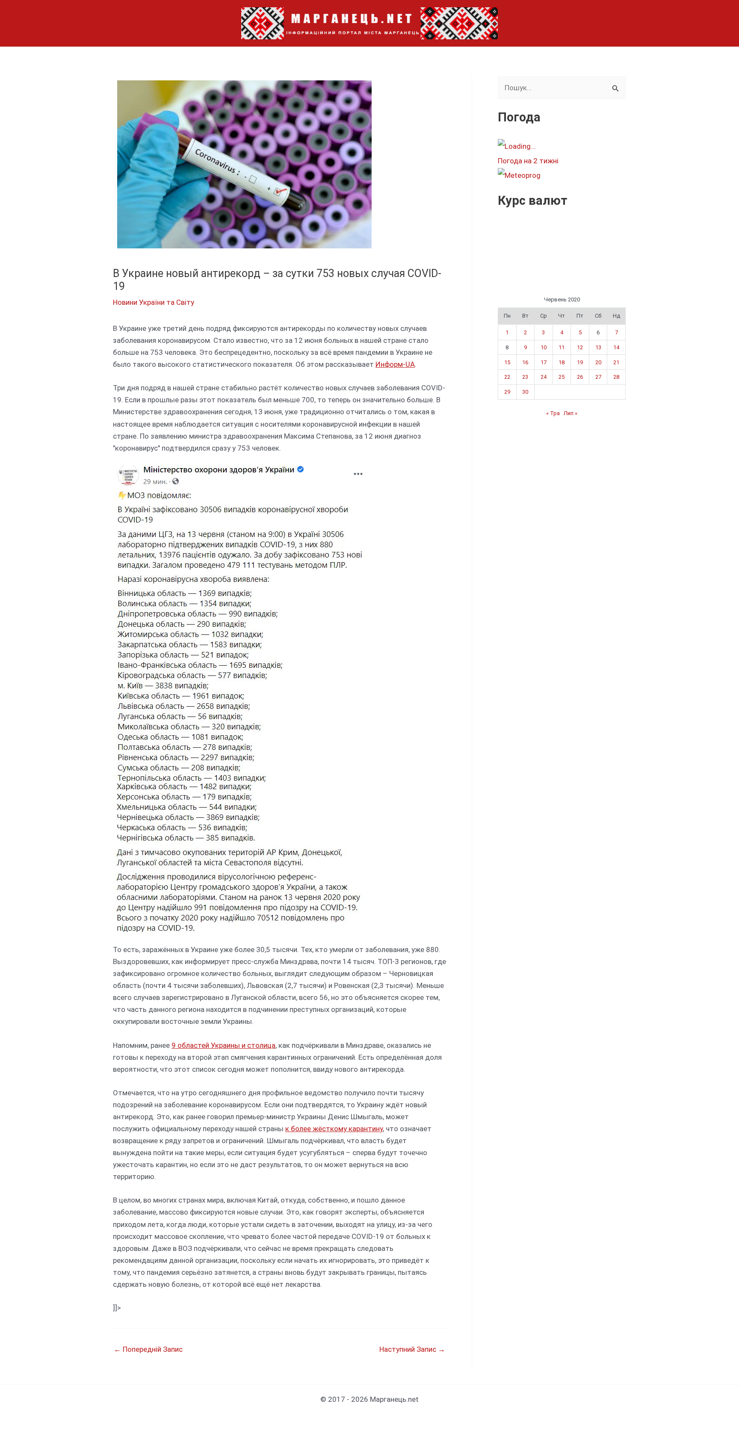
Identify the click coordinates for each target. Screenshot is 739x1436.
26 (580, 377)
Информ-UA (395, 364)
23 (525, 377)
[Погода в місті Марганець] (561, 146)
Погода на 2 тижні (528, 160)
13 (598, 347)
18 (562, 362)
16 (525, 362)
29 (507, 392)
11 (562, 347)
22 (507, 377)
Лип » (570, 413)
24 (544, 377)
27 (598, 377)
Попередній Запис (148, 1349)
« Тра (553, 413)
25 (562, 377)
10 (544, 347)
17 (544, 362)
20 (598, 362)
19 (580, 362)
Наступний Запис (412, 1349)
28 (616, 377)
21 (616, 362)
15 (507, 362)
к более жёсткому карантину (334, 1128)
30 (525, 392)
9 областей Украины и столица (223, 1045)
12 (580, 347)
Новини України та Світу (153, 302)
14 (616, 347)
